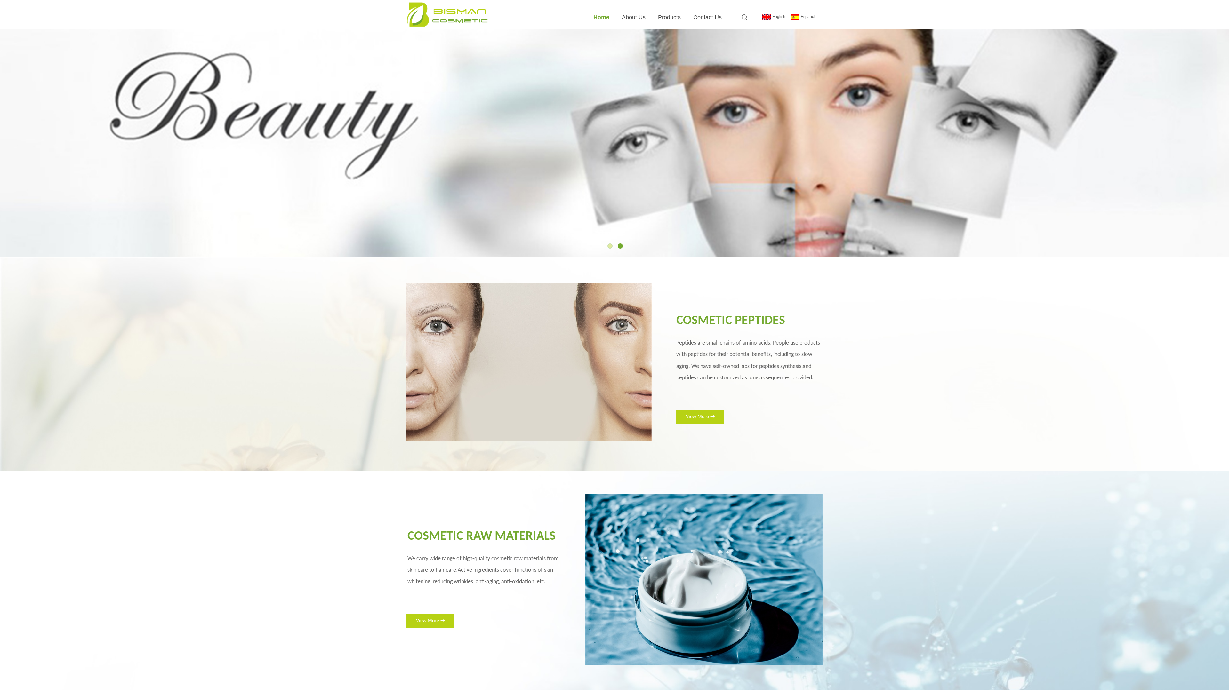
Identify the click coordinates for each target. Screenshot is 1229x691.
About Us (634, 17)
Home (601, 17)
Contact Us (707, 17)
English (778, 16)
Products (669, 17)
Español (808, 16)
